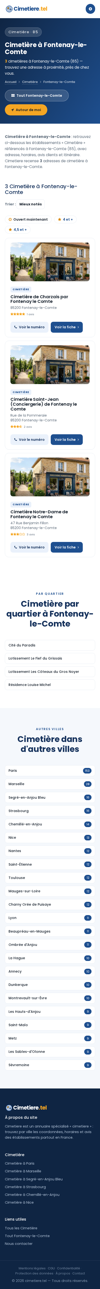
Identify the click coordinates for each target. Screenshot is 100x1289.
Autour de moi (28, 109)
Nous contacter (19, 1243)
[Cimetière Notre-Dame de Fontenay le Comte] (50, 477)
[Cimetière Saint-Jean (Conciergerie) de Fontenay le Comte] (50, 364)
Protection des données (34, 1273)
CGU (51, 1268)
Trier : (11, 204)
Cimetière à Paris (19, 1163)
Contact (78, 1273)
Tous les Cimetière (21, 1228)
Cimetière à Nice (19, 1202)
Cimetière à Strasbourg (25, 1186)
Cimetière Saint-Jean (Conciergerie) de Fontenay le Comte (43, 404)
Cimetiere (30, 9)
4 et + (68, 219)
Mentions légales (32, 1268)
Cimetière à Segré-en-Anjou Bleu (34, 1179)
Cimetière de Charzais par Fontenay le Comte (39, 299)
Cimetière (30, 82)
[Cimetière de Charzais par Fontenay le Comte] (50, 261)
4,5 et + (20, 229)
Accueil (11, 82)
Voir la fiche (65, 327)
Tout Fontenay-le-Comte (39, 95)
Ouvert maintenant (30, 219)
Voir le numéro (32, 327)
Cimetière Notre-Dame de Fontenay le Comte (39, 514)
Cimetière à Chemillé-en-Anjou (32, 1194)
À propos (63, 1273)
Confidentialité (68, 1268)
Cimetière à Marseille (23, 1171)
